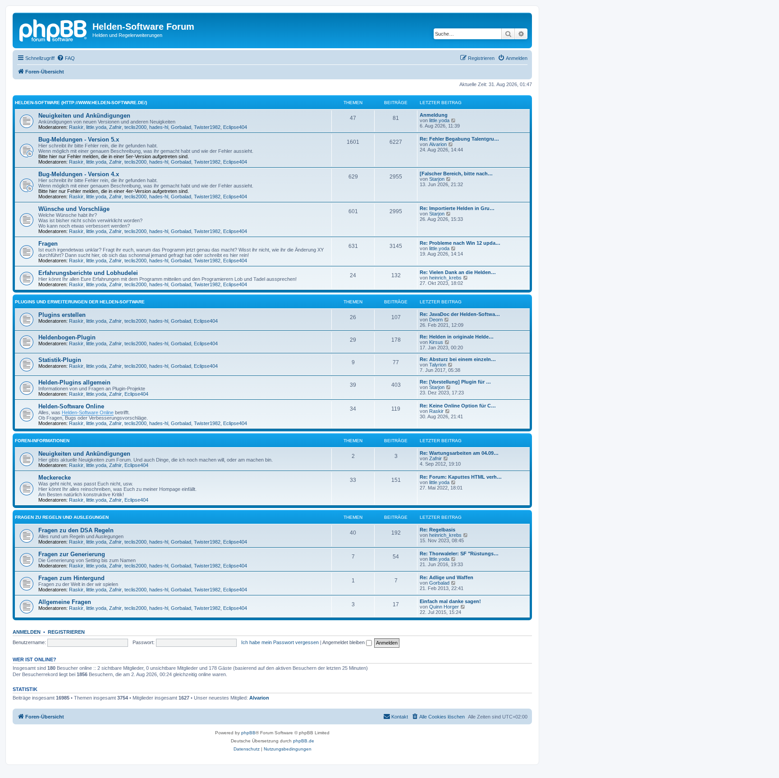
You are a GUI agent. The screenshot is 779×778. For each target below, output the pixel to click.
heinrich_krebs (445, 277)
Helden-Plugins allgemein (74, 382)
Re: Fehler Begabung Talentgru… (459, 139)
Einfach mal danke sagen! (450, 601)
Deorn (436, 319)
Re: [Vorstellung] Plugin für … (455, 381)
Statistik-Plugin (59, 360)
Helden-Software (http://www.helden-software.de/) (81, 102)
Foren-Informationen (42, 440)
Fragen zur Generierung (71, 554)
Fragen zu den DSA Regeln (76, 530)
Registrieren (66, 632)
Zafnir (115, 127)
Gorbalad (181, 127)
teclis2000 (135, 127)
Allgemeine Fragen (64, 602)
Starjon (436, 179)
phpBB (248, 732)
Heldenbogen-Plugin (67, 337)
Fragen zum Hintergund (71, 578)
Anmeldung (434, 115)
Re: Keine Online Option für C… (458, 405)
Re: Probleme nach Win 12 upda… (460, 243)
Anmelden (27, 632)
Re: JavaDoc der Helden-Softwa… (460, 314)
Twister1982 (207, 127)
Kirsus (436, 342)
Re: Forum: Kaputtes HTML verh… (461, 477)
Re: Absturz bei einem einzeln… (458, 359)
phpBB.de (303, 740)
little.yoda (96, 127)
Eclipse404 (235, 127)
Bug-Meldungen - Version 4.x (78, 174)
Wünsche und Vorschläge (74, 209)
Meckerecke (54, 477)
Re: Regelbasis (437, 529)
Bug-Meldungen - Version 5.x (78, 139)
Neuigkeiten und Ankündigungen (84, 115)
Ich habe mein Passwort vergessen (280, 642)
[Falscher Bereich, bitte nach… (456, 173)
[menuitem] (66, 58)
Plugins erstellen (62, 314)
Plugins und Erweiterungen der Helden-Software (80, 301)
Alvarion (438, 144)
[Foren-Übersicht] (53, 29)
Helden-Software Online (71, 406)
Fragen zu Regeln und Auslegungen (62, 517)
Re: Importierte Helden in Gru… (457, 208)
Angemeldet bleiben (344, 642)
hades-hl (158, 127)
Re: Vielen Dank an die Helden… (458, 272)
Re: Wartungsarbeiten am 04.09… (459, 453)
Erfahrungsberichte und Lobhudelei (88, 273)
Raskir (76, 127)
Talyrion (437, 364)
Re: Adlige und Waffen (446, 577)
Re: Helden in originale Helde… (457, 336)
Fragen (48, 243)
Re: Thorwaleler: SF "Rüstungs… (459, 553)
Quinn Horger (444, 606)
